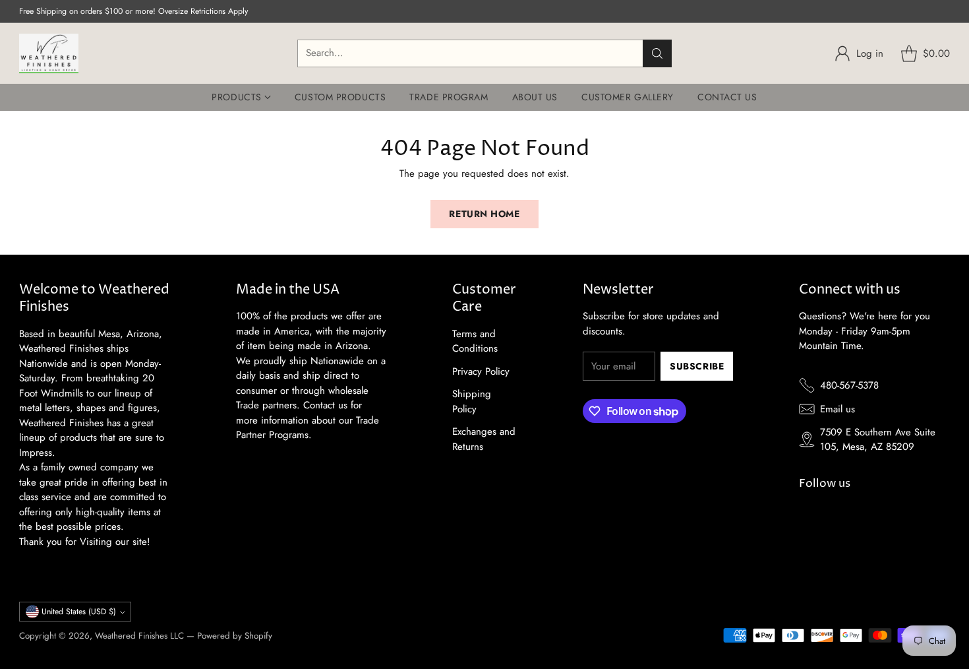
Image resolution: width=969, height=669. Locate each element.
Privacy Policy (481, 371)
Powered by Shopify (234, 635)
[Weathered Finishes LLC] (48, 53)
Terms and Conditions (475, 341)
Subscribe (697, 366)
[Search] (657, 53)
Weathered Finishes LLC (139, 635)
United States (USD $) (79, 612)
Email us (837, 409)
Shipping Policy (471, 401)
